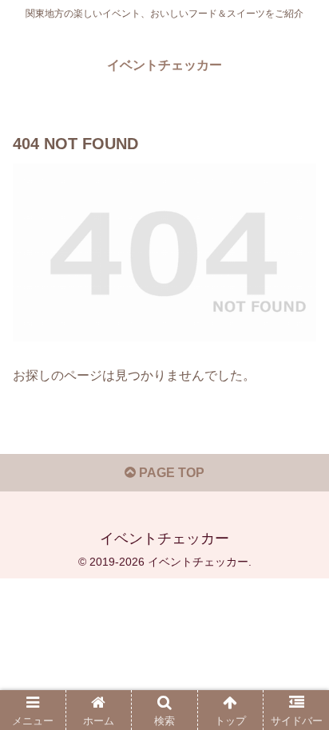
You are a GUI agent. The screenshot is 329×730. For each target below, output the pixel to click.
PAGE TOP (170, 472)
